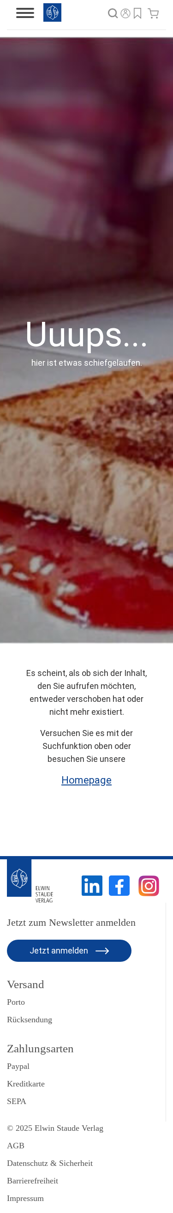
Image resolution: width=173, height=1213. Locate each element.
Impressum (25, 1198)
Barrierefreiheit (32, 1180)
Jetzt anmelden (60, 950)
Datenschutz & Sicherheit (50, 1163)
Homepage (86, 780)
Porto (16, 1002)
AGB (15, 1145)
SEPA (16, 1101)
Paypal (18, 1066)
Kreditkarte (26, 1083)
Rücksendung (29, 1019)
